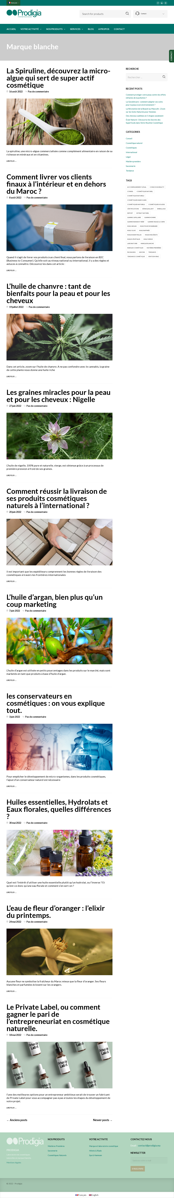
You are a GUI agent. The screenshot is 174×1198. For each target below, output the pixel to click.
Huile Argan (132, 226)
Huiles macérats (151, 235)
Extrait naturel (142, 213)
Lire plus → (11, 161)
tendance (152, 252)
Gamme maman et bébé (135, 222)
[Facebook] (158, 2)
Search (127, 13)
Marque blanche (147, 243)
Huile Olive (131, 230)
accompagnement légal (136, 187)
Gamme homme (150, 217)
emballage (161, 209)
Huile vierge (148, 239)
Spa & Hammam (95, 1155)
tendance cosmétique (136, 256)
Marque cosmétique (135, 248)
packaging (131, 252)
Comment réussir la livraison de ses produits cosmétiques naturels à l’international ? (56, 498)
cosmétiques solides (156, 204)
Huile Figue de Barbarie (148, 226)
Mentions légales (13, 1162)
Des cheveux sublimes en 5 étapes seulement (144, 116)
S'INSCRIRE (138, 1168)
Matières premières (154, 248)
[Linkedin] (162, 2)
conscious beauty (157, 187)
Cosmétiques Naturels (57, 1155)
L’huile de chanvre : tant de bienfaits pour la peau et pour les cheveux (58, 293)
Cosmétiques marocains (136, 200)
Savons (142, 252)
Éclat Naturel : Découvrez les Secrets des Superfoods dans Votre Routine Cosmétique (144, 121)
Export (130, 213)
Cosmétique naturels (135, 196)
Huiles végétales (133, 239)
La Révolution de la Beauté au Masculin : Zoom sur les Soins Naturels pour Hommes (145, 110)
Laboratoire (132, 243)
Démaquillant (148, 209)
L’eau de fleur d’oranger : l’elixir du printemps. (55, 911)
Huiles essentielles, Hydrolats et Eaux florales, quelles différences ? (58, 809)
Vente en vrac (153, 256)
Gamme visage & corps (156, 222)
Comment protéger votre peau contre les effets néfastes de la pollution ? (146, 96)
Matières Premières (56, 1146)
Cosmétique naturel (134, 143)
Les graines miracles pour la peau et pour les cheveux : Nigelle (58, 396)
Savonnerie (130, 166)
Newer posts (102, 1120)
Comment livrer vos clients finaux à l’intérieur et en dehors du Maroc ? (56, 183)
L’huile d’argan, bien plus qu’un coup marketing (54, 600)
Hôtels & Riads (95, 1151)
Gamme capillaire (134, 217)
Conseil (129, 138)
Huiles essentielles (134, 235)
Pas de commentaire (38, 91)
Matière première (133, 161)
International (131, 152)
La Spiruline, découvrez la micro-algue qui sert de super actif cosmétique (58, 77)
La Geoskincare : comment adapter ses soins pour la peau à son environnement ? (144, 103)
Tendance (130, 170)
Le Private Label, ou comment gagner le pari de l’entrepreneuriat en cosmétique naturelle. (58, 1017)
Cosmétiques (131, 148)
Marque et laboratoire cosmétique (103, 1146)
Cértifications (133, 209)
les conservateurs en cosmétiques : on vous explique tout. (55, 702)
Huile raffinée (144, 230)
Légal (128, 157)
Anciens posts (16, 1120)
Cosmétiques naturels (136, 204)
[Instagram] (166, 2)
